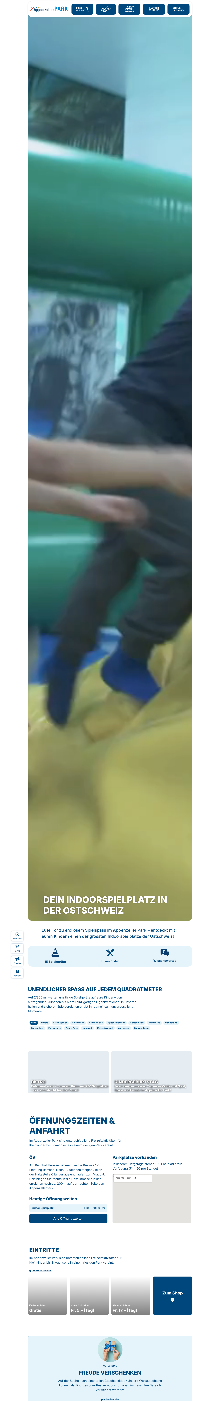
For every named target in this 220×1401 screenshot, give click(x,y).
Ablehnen (193, 1390)
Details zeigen (140, 1396)
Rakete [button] (44, 1022)
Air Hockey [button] (123, 1028)
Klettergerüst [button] (60, 1022)
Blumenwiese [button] (96, 1022)
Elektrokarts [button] (54, 1028)
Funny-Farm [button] (72, 1028)
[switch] (78, 1396)
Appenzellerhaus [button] (116, 1022)
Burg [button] (33, 1022)
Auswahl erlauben (194, 1383)
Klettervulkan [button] (137, 1022)
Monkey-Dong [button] (141, 1028)
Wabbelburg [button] (171, 1022)
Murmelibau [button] (37, 1028)
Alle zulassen (194, 1376)
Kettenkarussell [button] (105, 1028)
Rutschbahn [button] (78, 1022)
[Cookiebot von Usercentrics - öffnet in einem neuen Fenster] (21, 1396)
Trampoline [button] (154, 1022)
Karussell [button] (87, 1028)
